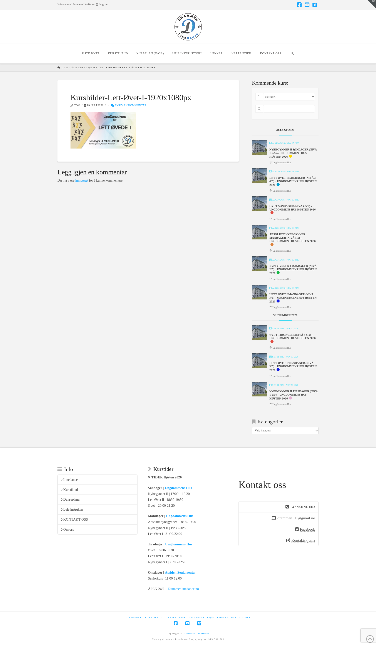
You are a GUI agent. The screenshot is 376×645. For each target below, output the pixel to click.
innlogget (81, 180)
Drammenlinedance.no (183, 589)
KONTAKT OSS (75, 519)
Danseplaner (72, 499)
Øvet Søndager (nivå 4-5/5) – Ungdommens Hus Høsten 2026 (292, 207)
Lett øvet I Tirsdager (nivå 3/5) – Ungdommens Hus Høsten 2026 (293, 366)
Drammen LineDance (197, 633)
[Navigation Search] (292, 53)
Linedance (70, 479)
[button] (372, 4)
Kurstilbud (70, 489)
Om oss (68, 529)
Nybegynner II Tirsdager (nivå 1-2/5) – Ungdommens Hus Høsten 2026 (293, 395)
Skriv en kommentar (130, 105)
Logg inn (103, 4)
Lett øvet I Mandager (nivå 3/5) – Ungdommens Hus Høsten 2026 (293, 298)
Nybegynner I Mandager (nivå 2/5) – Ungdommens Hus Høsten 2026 (293, 269)
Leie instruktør (73, 509)
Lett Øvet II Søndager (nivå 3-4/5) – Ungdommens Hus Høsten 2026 (293, 181)
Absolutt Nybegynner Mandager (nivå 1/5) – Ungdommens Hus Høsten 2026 (292, 238)
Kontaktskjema (303, 540)
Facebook (307, 529)
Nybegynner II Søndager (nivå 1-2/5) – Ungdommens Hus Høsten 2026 (293, 153)
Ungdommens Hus (178, 488)
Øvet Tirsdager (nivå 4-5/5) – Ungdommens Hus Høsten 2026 (292, 336)
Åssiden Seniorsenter (180, 572)
